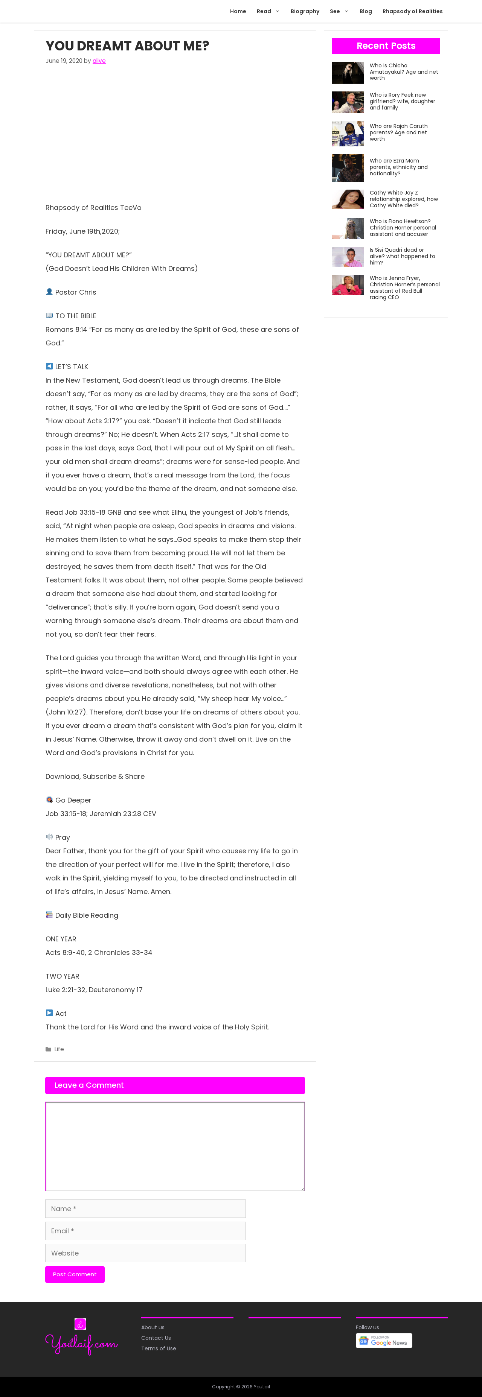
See (335, 11)
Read (264, 11)
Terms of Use (158, 1348)
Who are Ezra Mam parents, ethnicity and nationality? (399, 167)
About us (153, 1327)
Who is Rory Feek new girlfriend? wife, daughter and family (402, 101)
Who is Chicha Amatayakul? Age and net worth (404, 72)
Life (59, 1049)
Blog (366, 11)
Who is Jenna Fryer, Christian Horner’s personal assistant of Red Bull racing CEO (405, 287)
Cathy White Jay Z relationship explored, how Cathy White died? (404, 199)
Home (238, 11)
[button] (278, 11)
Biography (305, 11)
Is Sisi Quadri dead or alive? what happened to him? (402, 256)
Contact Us (156, 1338)
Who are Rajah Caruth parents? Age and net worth (399, 132)
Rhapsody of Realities (413, 11)
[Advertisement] (175, 131)
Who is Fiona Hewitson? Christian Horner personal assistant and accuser (403, 227)
